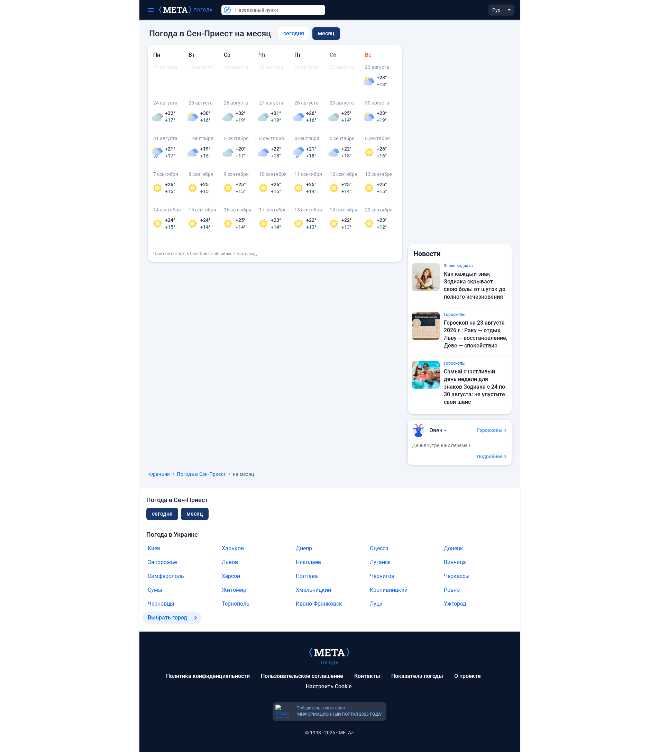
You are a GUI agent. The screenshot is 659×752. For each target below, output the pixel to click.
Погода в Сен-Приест (201, 474)
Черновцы (161, 603)
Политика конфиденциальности (208, 676)
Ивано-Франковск (319, 603)
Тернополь (235, 603)
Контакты (367, 676)
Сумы (155, 590)
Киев (154, 548)
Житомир (234, 590)
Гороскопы (490, 430)
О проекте (467, 676)
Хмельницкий (313, 590)
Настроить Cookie (329, 686)
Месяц (194, 513)
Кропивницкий (389, 590)
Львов (230, 562)
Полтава (307, 576)
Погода (203, 10)
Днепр (304, 548)
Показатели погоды (417, 676)
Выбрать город (167, 617)
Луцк (376, 603)
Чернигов (382, 576)
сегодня (293, 33)
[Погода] (329, 652)
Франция (159, 474)
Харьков (233, 548)
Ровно (452, 590)
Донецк (453, 548)
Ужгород (455, 603)
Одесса (379, 548)
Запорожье (162, 562)
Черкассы (456, 576)
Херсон (231, 576)
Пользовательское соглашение (302, 676)
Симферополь (166, 576)
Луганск (380, 562)
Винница (455, 562)
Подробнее (490, 456)
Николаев (308, 562)
